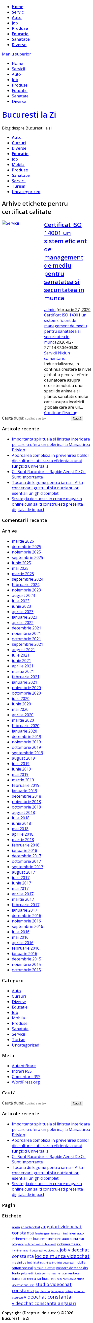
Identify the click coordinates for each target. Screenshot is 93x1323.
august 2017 (23, 872)
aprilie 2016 (22, 942)
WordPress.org (26, 1082)
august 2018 (23, 812)
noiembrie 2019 (26, 742)
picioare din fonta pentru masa (39, 1273)
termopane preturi (62, 1291)
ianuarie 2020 (24, 731)
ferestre (39, 1233)
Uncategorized (26, 191)
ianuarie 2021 (24, 682)
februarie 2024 (25, 584)
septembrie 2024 (27, 579)
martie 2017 (23, 899)
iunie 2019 (21, 769)
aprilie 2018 (22, 834)
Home (17, 6)
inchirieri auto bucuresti (29, 1238)
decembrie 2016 (26, 915)
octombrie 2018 (26, 807)
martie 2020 (23, 720)
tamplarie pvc (42, 1291)
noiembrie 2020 (26, 687)
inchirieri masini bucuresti (27, 1250)
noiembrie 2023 (26, 590)
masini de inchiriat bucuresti (57, 1262)
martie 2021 (23, 671)
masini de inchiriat (25, 1262)
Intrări (22, 1071)
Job (15, 23)
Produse (20, 28)
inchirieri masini (69, 1244)
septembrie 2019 (27, 752)
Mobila (18, 164)
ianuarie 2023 (24, 617)
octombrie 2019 (26, 747)
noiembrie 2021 (26, 633)
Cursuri (19, 143)
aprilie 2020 (22, 714)
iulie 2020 (21, 698)
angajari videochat (26, 1227)
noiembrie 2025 (26, 552)
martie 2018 (23, 839)
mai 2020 (20, 709)
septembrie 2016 (27, 926)
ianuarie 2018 (24, 850)
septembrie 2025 (27, 557)
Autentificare (24, 1065)
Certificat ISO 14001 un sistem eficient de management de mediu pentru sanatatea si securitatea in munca (65, 261)
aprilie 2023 (22, 611)
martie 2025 (23, 573)
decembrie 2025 (26, 546)
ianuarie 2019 (24, 790)
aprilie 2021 (22, 666)
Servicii (19, 12)
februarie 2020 (25, 725)
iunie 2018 (21, 823)
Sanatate (21, 39)
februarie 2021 (25, 677)
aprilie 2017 (22, 894)
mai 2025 (20, 568)
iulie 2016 (21, 932)
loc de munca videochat (62, 1256)
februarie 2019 (25, 785)
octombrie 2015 (26, 970)
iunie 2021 (21, 660)
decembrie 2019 (26, 736)
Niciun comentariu (57, 355)
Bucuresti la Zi (29, 114)
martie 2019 (23, 780)
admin (50, 309)
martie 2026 (23, 541)
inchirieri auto (73, 1233)
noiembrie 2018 (26, 801)
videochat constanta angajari (44, 1303)
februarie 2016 (25, 948)
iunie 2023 (21, 606)
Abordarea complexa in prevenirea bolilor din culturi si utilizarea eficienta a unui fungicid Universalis (50, 461)
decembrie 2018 (26, 796)
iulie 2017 (21, 877)
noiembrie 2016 (26, 921)
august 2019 (23, 758)
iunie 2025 (21, 563)
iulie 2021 (21, 655)
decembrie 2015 (26, 959)
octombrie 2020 (26, 693)
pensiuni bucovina (44, 1268)
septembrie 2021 (27, 644)
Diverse (19, 44)
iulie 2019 (21, 763)
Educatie (20, 34)
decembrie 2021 (26, 628)
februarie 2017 (25, 904)
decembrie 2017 (26, 856)
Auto (17, 17)
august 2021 (23, 649)
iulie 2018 (21, 818)
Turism (18, 186)
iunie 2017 (21, 883)
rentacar (62, 1273)
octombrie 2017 (26, 861)
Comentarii (26, 1076)
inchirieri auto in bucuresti (40, 1244)
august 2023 (23, 595)
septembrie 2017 (27, 866)
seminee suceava (66, 1279)
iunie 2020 (21, 704)
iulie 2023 (21, 601)
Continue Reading (60, 412)
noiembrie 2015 (26, 964)
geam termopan (53, 1233)
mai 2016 (20, 937)
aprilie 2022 (22, 622)
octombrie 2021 (26, 639)
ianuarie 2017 (24, 910)
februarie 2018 (25, 845)
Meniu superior (16, 54)
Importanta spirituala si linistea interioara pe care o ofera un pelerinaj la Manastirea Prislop (51, 444)
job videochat (51, 1250)
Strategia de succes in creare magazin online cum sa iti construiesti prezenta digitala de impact (47, 504)
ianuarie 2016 (24, 953)
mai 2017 (20, 888)
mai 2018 (20, 828)
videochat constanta (47, 1296)
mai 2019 (20, 774)
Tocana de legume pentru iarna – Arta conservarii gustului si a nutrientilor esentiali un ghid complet (47, 488)
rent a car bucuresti (41, 1278)
